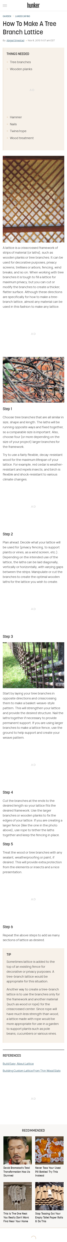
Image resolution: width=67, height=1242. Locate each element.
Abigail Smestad (15, 40)
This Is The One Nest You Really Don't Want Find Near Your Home (16, 1217)
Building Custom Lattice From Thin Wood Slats (31, 1070)
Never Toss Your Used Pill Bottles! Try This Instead (48, 1172)
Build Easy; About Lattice (18, 1063)
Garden (7, 16)
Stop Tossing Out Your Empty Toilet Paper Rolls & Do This (49, 1217)
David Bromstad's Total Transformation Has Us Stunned (16, 1172)
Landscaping (22, 16)
